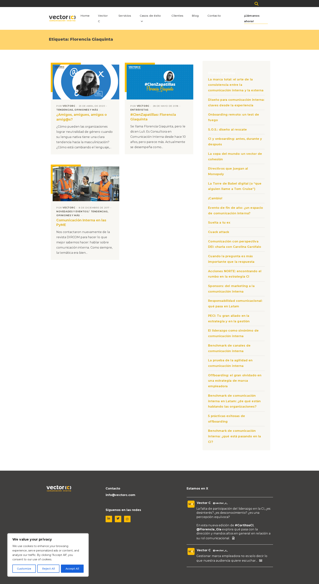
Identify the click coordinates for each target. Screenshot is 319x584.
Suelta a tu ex (219, 222)
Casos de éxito (150, 15)
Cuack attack (218, 232)
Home (85, 15)
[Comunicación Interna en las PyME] (86, 183)
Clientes (177, 15)
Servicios (125, 15)
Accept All (72, 568)
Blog (195, 15)
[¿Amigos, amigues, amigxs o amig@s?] (86, 82)
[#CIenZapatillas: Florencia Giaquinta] (160, 82)
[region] (48, 555)
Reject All (48, 568)
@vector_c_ (220, 503)
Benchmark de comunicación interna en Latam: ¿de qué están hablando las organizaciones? (234, 401)
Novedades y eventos (72, 211)
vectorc (69, 105)
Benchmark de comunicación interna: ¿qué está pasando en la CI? (234, 436)
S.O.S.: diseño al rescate (227, 129)
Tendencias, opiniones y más (77, 109)
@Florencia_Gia (208, 529)
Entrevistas (139, 109)
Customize (24, 568)
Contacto (214, 15)
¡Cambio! (215, 198)
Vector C (103, 18)
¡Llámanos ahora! (252, 18)
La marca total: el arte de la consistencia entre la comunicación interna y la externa (235, 85)
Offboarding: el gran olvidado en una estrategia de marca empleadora (234, 381)
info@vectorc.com (121, 495)
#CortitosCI (244, 525)
